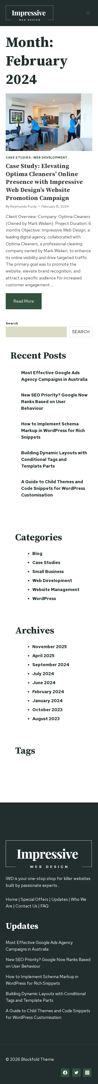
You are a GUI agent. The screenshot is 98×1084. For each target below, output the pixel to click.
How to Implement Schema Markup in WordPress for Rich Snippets (53, 430)
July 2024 (43, 673)
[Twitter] (76, 1072)
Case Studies (18, 157)
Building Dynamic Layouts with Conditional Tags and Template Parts (54, 459)
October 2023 (47, 709)
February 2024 (48, 691)
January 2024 (47, 700)
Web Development (50, 157)
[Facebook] (65, 1072)
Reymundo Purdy (23, 206)
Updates (59, 899)
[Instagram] (87, 1072)
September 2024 (50, 664)
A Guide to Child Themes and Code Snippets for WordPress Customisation (53, 488)
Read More (27, 304)
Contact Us (26, 906)
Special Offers (34, 899)
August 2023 (46, 718)
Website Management (55, 589)
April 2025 (43, 655)
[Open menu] (87, 13)
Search (12, 323)
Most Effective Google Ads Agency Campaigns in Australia (54, 376)
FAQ (44, 906)
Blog (37, 553)
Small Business (48, 571)
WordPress (44, 598)
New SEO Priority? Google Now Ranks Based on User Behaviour (54, 401)
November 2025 (49, 646)
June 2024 (44, 682)
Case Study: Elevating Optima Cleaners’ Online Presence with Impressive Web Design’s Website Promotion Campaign (44, 182)
